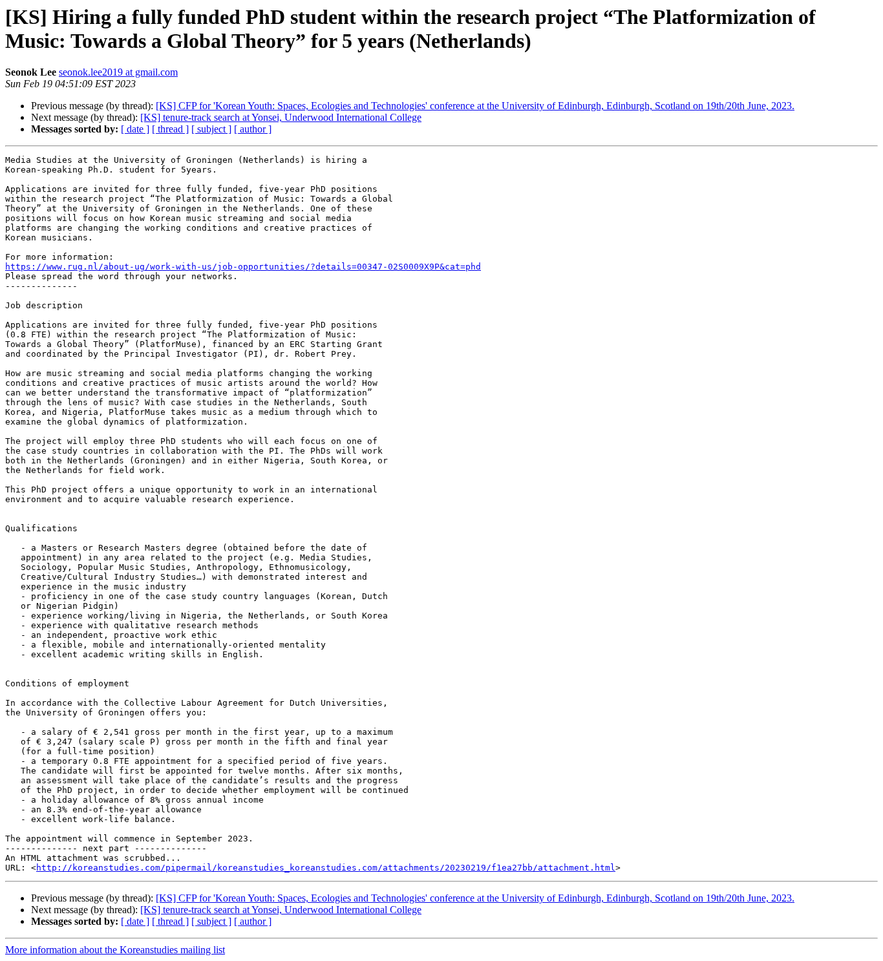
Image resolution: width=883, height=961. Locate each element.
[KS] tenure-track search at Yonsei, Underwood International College (280, 117)
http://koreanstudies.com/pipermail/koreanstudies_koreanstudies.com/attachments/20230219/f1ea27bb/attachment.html (325, 867)
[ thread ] (170, 128)
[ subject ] (211, 128)
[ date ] (135, 128)
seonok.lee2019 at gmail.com (118, 72)
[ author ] (252, 128)
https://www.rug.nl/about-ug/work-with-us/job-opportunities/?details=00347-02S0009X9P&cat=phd (243, 266)
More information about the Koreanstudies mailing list (115, 949)
